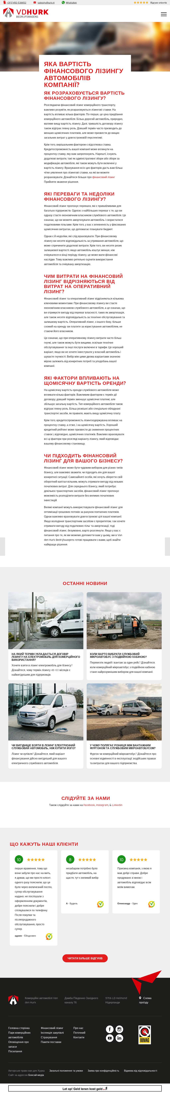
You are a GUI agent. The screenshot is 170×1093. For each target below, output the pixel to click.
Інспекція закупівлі (52, 1032)
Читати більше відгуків (85, 958)
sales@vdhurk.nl (46, 2)
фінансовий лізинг (103, 177)
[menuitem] (149, 2)
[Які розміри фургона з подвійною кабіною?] (167, 546)
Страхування (49, 1037)
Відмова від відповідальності (140, 1070)
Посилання (15, 1051)
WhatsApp (71, 2)
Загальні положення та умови (66, 1070)
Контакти (78, 1037)
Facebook (89, 805)
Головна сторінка (19, 1028)
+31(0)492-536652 (16, 2)
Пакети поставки (51, 1042)
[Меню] (162, 13)
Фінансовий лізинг (52, 1028)
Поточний (79, 1032)
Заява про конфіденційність (103, 1070)
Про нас (78, 1028)
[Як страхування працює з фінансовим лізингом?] (2, 546)
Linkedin (117, 805)
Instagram (102, 805)
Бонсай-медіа (36, 1074)
